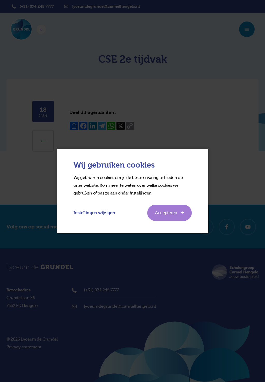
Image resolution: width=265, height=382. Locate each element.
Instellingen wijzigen (94, 212)
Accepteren (166, 212)
